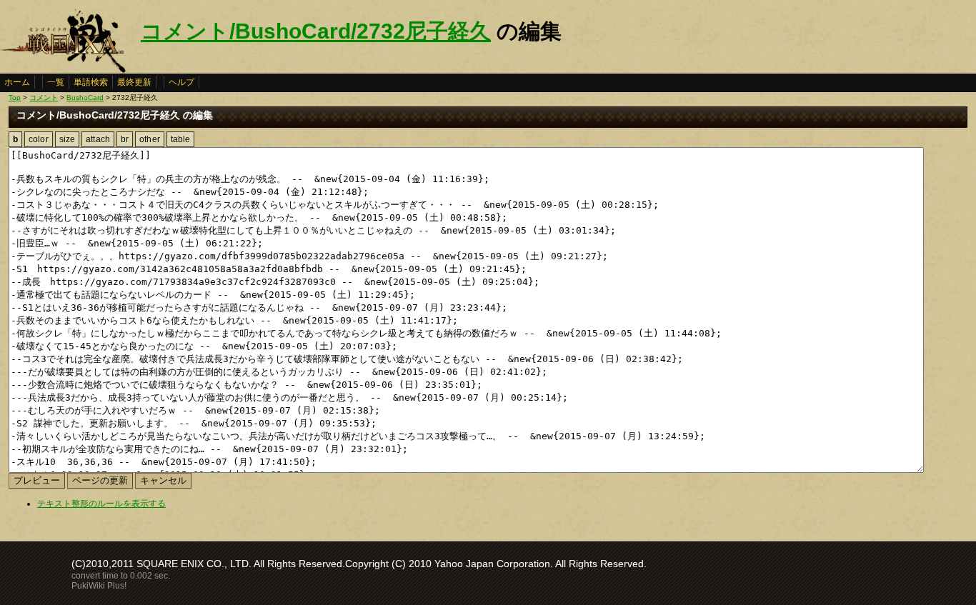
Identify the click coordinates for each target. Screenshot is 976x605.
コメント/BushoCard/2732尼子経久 (316, 31)
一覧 (55, 82)
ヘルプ (181, 82)
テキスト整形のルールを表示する (101, 504)
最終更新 (134, 82)
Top (15, 97)
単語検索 (91, 82)
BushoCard (85, 97)
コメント (43, 97)
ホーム (17, 82)
